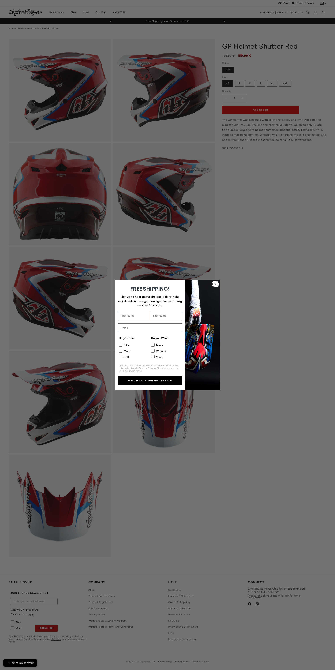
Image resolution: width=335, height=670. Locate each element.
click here (168, 368)
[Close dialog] (215, 284)
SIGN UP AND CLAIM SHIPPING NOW (150, 380)
